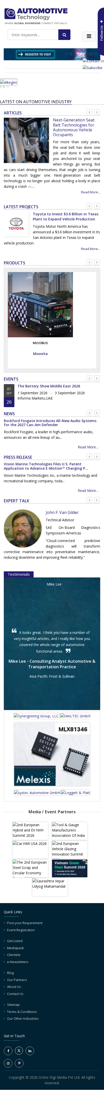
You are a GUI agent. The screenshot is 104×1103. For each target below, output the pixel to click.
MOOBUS (40, 343)
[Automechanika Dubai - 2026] (52, 53)
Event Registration (21, 930)
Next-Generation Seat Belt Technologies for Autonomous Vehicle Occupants (73, 127)
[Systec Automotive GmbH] (37, 794)
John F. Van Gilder (62, 512)
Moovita (40, 353)
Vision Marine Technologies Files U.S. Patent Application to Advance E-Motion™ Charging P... (46, 466)
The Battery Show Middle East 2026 (48, 386)
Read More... (90, 192)
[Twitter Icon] (19, 1053)
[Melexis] (52, 756)
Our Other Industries (23, 1018)
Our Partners (17, 979)
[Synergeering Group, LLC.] (37, 717)
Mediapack (15, 948)
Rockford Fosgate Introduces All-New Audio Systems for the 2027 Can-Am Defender (50, 422)
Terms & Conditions (22, 1011)
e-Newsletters (18, 962)
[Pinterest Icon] (19, 1063)
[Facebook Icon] (8, 1051)
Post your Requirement (24, 923)
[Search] (64, 34)
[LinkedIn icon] (29, 1051)
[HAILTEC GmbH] (75, 717)
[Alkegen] (8, 81)
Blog (10, 972)
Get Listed (14, 941)
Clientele (13, 954)
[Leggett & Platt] (75, 794)
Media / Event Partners (52, 812)
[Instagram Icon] (8, 1063)
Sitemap (13, 1004)
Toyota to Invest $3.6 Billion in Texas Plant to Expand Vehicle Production (65, 216)
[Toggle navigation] (89, 36)
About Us (14, 986)
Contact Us (15, 993)
